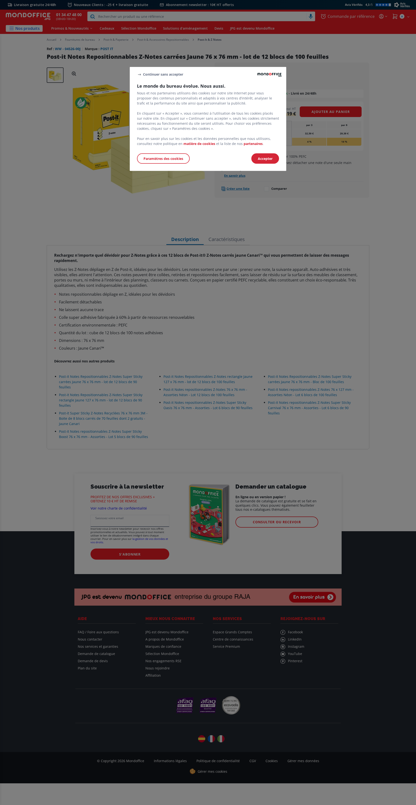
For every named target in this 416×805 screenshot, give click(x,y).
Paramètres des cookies (163, 158)
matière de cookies (199, 143)
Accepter (265, 158)
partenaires (253, 143)
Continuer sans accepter (163, 74)
